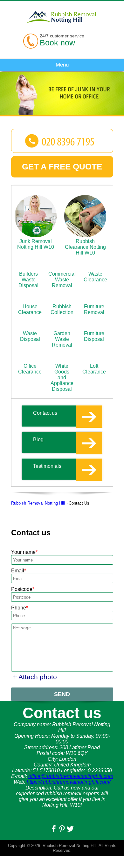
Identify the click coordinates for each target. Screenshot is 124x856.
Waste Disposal (30, 336)
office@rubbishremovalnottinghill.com (70, 776)
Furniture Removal (94, 309)
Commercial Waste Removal (62, 279)
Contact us (45, 413)
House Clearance (30, 309)
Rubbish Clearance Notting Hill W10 (85, 247)
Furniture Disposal (94, 336)
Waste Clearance (95, 276)
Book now (57, 42)
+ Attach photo (35, 676)
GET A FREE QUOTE (62, 166)
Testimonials (47, 466)
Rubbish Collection (62, 309)
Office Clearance (30, 368)
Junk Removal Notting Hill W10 (35, 244)
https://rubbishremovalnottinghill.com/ (68, 782)
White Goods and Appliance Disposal (62, 377)
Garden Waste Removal (62, 339)
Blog (38, 439)
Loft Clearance (94, 368)
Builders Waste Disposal (28, 279)
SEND (62, 694)
